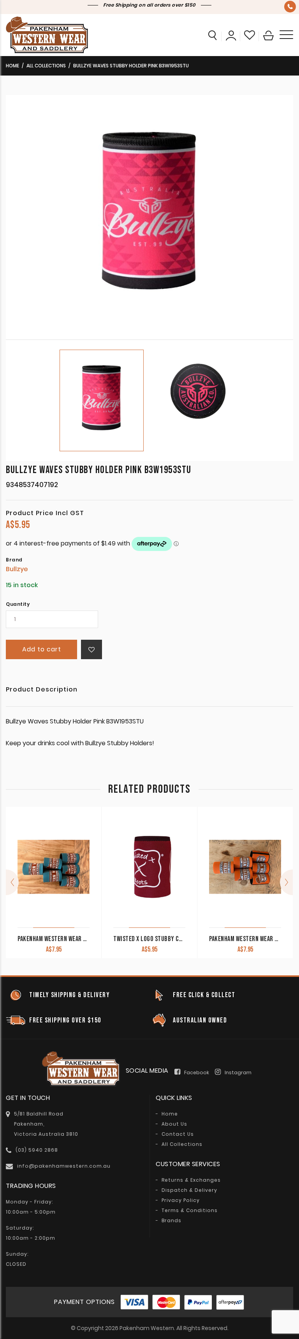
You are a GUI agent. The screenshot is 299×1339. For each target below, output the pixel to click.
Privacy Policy (181, 1200)
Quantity (18, 604)
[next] (286, 882)
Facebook (196, 1072)
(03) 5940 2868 (290, 6)
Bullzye (17, 569)
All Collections (46, 65)
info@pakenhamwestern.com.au (64, 1166)
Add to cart (41, 649)
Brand (14, 560)
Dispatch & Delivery (189, 1190)
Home (12, 65)
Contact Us (178, 1134)
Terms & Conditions (190, 1210)
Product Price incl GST (45, 513)
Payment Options (84, 1301)
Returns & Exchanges (191, 1180)
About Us (174, 1124)
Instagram (238, 1072)
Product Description (41, 690)
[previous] (12, 882)
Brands (171, 1220)
